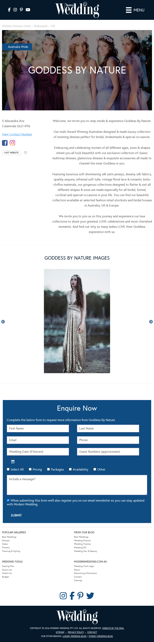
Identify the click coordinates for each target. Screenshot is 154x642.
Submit (16, 515)
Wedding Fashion (82, 540)
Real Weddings (9, 537)
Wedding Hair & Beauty (85, 551)
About (77, 569)
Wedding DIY (80, 547)
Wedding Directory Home (16, 25)
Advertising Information (85, 573)
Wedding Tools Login (84, 566)
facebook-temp (5, 143)
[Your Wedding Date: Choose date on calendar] (13, 462)
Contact (78, 576)
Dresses (6, 540)
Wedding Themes (82, 544)
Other (101, 469)
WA (53, 25)
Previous (3, 322)
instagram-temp (12, 143)
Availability (80, 469)
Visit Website (11, 152)
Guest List (7, 569)
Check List (7, 573)
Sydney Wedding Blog (101, 636)
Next (151, 322)
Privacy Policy (76, 632)
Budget (5, 576)
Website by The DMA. (113, 628)
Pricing (37, 469)
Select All (17, 469)
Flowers (6, 547)
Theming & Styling (11, 551)
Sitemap (78, 580)
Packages (57, 469)
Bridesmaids (41, 25)
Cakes (5, 544)
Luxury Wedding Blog (74, 636)
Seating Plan (8, 566)
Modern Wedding (77, 616)
